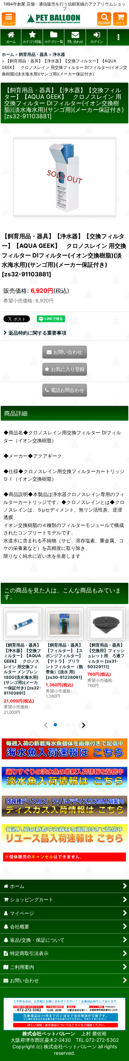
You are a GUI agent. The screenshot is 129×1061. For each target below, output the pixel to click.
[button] (8, 19)
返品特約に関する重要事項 (37, 333)
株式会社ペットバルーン (49, 1033)
